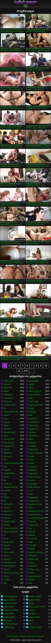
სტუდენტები (33, 497)
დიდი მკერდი (34, 395)
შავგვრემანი (34, 381)
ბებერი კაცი (33, 559)
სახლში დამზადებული (12, 487)
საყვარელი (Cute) (36, 405)
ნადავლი (32, 412)
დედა (31, 494)
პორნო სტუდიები (10, 596)
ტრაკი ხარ (33, 467)
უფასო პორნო (34, 600)
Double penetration (11, 528)
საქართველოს (9, 566)
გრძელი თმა (34, 569)
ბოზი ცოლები (34, 487)
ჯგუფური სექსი (9, 521)
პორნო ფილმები (10, 624)
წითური (7, 470)
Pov (5, 460)
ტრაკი (31, 388)
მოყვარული (33, 449)
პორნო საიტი (9, 627)
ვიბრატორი (8, 504)
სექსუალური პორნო (37, 607)
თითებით (32, 443)
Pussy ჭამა (33, 538)
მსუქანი (32, 580)
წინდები (32, 535)
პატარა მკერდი (35, 391)
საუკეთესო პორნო (11, 610)
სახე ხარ (7, 518)
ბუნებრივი (8, 453)
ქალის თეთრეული (36, 453)
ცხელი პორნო (34, 617)
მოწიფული (33, 556)
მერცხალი (8, 511)
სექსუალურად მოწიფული (12, 412)
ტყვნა (31, 620)
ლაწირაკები (34, 401)
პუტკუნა (7, 545)
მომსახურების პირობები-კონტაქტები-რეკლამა (25, 636)
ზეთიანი (32, 532)
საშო (31, 415)
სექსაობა (7, 384)
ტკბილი (7, 449)
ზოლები (7, 422)
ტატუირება (33, 473)
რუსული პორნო (35, 627)
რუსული (7, 508)
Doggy (6, 391)
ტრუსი (31, 439)
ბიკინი (6, 556)
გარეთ (31, 456)
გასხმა (6, 415)
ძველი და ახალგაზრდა (37, 552)
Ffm (5, 501)
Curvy (31, 491)
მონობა (6, 525)
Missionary (8, 401)
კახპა (6, 436)
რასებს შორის (9, 473)
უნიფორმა (33, 566)
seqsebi (32, 610)
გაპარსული (8, 398)
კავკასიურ (33, 484)
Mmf (5, 494)
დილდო (32, 480)
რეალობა (7, 515)
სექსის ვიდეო (25, 2)
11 (19, 371)
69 (5, 535)
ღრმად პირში (9, 439)
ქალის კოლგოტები (11, 573)
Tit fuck (31, 573)
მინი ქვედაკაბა (10, 562)
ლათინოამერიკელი (37, 518)
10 (46, 365)
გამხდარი (33, 470)
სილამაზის (33, 419)
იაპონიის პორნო (10, 603)
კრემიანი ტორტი (35, 504)
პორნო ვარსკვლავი (12, 463)
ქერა (31, 398)
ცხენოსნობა (8, 395)
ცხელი (6, 419)
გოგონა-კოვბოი (10, 405)
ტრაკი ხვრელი (35, 515)
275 (25, 371)
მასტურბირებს (9, 432)
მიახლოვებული (35, 477)
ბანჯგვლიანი (9, 446)
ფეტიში (6, 549)
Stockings (32, 432)
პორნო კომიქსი (35, 596)
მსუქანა (32, 549)
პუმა (5, 583)
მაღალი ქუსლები (10, 532)
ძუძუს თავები (9, 552)
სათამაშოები (34, 422)
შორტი (6, 497)
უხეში (31, 542)
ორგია (6, 576)
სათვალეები (9, 542)
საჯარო (6, 569)
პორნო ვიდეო (9, 617)
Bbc (5, 480)
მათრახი (7, 491)
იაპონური (33, 446)
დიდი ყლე (8, 456)
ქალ (30, 583)
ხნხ (30, 624)
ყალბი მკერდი (35, 576)
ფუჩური (32, 384)
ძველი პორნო (9, 600)
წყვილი (7, 477)
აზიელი (7, 425)
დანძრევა (7, 484)
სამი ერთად (34, 425)
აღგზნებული (34, 429)
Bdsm (31, 508)
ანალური (7, 429)
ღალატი (32, 521)
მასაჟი (31, 562)
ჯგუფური (7, 559)
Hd (5, 408)
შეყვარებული (9, 443)
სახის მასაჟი (34, 436)
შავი (5, 467)
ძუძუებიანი (8, 388)
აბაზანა (6, 580)
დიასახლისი (34, 501)
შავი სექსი (8, 620)
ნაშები (31, 408)
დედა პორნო (9, 607)
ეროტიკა (32, 614)
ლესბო (31, 463)
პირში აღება (8, 381)
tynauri (31, 603)
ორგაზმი (32, 545)
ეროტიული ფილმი (36, 511)
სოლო (31, 460)
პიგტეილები (34, 525)
